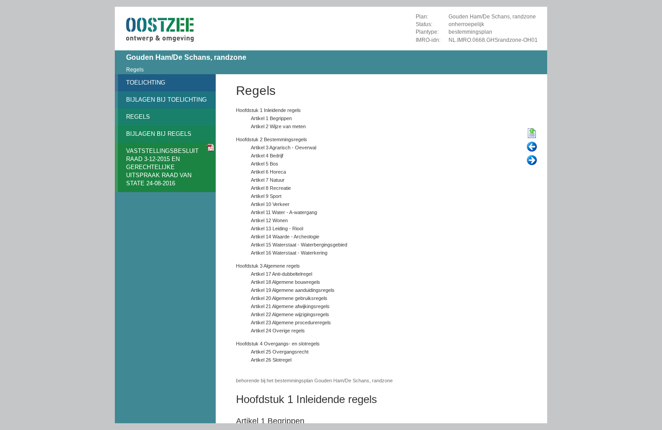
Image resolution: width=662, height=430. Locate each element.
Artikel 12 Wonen (269, 220)
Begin (531, 133)
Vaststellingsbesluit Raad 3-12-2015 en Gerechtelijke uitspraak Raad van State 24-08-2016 (162, 167)
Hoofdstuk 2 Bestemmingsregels (271, 139)
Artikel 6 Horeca (268, 172)
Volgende (531, 160)
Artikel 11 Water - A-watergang (284, 212)
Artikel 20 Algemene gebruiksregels (289, 298)
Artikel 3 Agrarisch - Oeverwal (283, 147)
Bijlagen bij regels (158, 133)
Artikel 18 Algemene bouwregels (285, 282)
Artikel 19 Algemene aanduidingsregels (293, 290)
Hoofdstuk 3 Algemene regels (268, 266)
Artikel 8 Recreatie (271, 188)
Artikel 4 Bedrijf (267, 155)
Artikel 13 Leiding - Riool (277, 228)
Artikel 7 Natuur (268, 180)
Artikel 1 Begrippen (271, 118)
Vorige (531, 147)
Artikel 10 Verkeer (270, 204)
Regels (135, 70)
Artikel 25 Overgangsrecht (279, 351)
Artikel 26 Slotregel (271, 360)
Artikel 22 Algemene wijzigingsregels (290, 314)
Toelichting (145, 82)
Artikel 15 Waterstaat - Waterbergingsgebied (299, 244)
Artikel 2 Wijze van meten (278, 126)
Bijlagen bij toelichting (166, 99)
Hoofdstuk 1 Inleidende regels (268, 110)
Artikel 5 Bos (264, 163)
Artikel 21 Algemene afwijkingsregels (290, 306)
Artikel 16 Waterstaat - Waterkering (289, 252)
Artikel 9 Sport (266, 196)
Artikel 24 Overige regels (278, 330)
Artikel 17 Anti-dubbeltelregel (281, 274)
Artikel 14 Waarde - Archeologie (285, 236)
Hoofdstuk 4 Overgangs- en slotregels (278, 343)
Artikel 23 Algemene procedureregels (291, 322)
